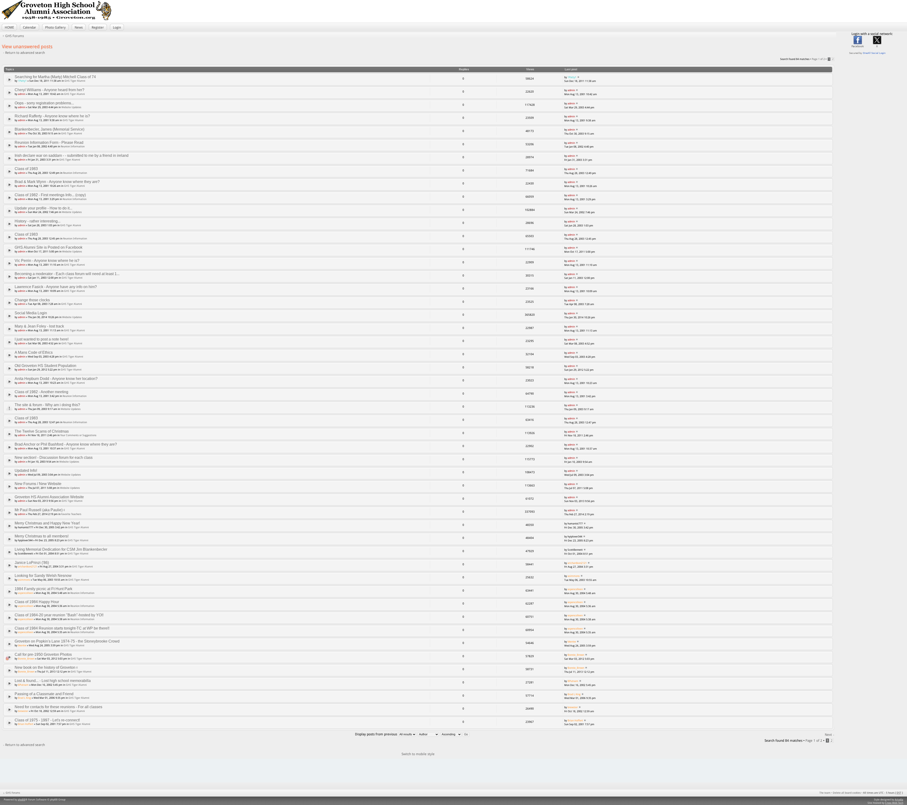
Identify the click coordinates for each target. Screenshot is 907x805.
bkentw (22, 645)
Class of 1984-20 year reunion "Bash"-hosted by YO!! (59, 615)
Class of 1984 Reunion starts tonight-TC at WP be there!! (62, 628)
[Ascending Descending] (455, 734)
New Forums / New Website (38, 484)
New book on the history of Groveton (45, 667)
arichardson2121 (27, 566)
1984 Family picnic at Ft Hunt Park (43, 589)
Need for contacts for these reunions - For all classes (58, 707)
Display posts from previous (376, 734)
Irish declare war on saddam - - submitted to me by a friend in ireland (71, 155)
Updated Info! (26, 471)
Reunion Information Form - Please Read (49, 143)
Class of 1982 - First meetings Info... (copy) (50, 195)
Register (98, 27)
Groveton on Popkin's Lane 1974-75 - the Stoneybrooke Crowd (67, 641)
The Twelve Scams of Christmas (42, 431)
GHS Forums (14, 36)
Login (117, 27)
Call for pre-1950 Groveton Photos (43, 654)
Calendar (29, 27)
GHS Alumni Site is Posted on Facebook (48, 247)
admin (21, 94)
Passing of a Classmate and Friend (44, 694)
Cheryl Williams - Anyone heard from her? (49, 90)
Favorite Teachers (71, 514)
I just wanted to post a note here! (41, 339)
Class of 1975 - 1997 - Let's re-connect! (47, 720)
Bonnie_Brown (26, 658)
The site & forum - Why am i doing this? (47, 405)
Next (828, 735)
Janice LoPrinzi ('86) (32, 563)
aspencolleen (25, 593)
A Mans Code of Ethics (34, 352)
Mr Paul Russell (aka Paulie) (39, 510)
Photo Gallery (55, 27)
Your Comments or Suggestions (78, 435)
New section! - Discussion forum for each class (54, 458)
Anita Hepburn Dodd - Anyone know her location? (56, 379)
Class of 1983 (26, 169)
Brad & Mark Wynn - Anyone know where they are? (57, 182)
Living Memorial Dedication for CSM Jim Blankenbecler (61, 549)
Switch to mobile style (418, 754)
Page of (818, 59)
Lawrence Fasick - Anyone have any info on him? (56, 287)
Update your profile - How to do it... (43, 208)
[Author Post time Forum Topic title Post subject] (428, 734)
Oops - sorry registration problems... (44, 103)
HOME (9, 27)
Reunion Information (73, 146)
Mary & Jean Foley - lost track (39, 326)
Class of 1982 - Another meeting (41, 392)
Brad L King (24, 697)
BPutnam (23, 684)
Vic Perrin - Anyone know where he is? (47, 261)
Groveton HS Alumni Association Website (49, 497)
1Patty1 (22, 80)
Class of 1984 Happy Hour (37, 602)
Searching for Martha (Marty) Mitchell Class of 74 (55, 77)
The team (824, 792)
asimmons (24, 579)
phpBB (21, 799)
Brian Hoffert (25, 724)
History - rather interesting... (37, 221)
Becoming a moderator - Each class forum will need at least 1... (67, 274)
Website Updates (71, 107)
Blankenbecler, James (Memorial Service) (49, 129)
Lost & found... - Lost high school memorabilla (53, 681)
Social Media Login (31, 313)
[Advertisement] (841, 11)
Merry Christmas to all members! (41, 536)
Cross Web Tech (894, 803)
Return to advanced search (25, 53)
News (79, 27)
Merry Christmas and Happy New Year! (47, 523)
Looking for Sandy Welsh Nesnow (43, 576)
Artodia (899, 799)
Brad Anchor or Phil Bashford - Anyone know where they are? (66, 444)
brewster (23, 711)
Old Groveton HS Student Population (45, 366)
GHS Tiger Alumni (74, 80)
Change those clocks (32, 300)
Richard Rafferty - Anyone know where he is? (52, 116)
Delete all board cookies (847, 792)
